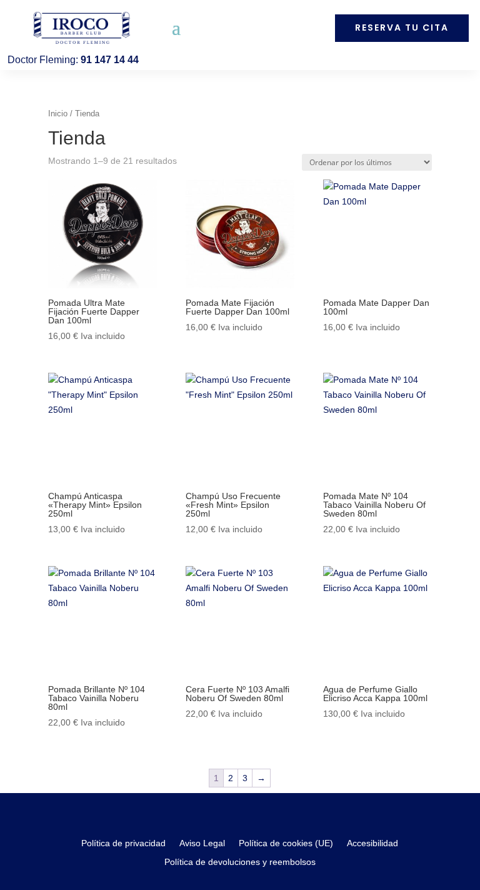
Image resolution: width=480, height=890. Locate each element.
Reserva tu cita (402, 27)
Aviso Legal (202, 843)
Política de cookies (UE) (286, 843)
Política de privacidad (123, 843)
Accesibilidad (372, 843)
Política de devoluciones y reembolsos (240, 862)
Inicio (58, 113)
